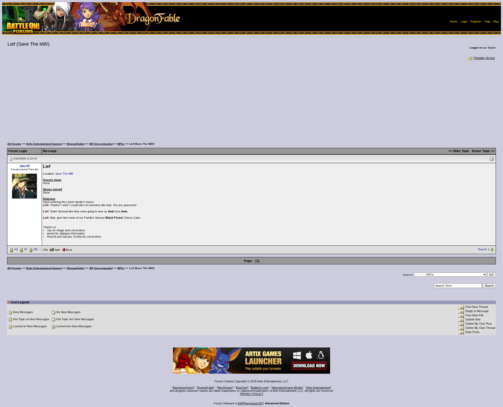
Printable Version (484, 58)
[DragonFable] (76, 143)
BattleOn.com (259, 387)
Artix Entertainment (318, 387)
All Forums (14, 143)
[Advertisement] (251, 99)
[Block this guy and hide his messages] (67, 249)
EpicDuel (241, 387)
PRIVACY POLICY (251, 393)
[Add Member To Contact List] (55, 249)
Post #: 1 (483, 249)
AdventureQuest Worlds (287, 387)
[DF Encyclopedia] (101, 143)
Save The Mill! (64, 173)
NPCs (120, 143)
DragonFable (205, 387)
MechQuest (224, 387)
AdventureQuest (183, 387)
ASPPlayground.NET (251, 403)
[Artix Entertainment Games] (44, 143)
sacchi (25, 166)
